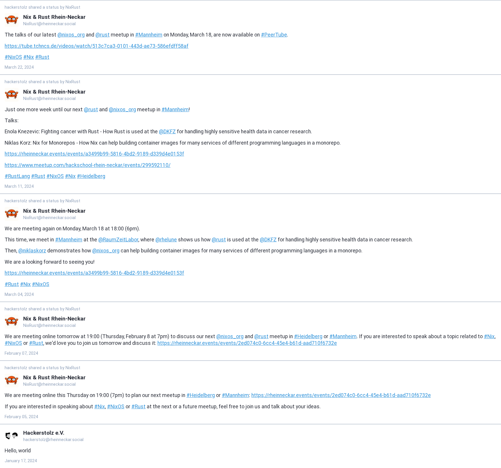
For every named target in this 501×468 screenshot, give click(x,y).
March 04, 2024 (19, 294)
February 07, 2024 (21, 353)
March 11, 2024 (19, 186)
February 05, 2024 (21, 416)
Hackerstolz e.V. (43, 432)
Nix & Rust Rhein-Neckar (54, 17)
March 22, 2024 (19, 67)
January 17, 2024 (21, 460)
